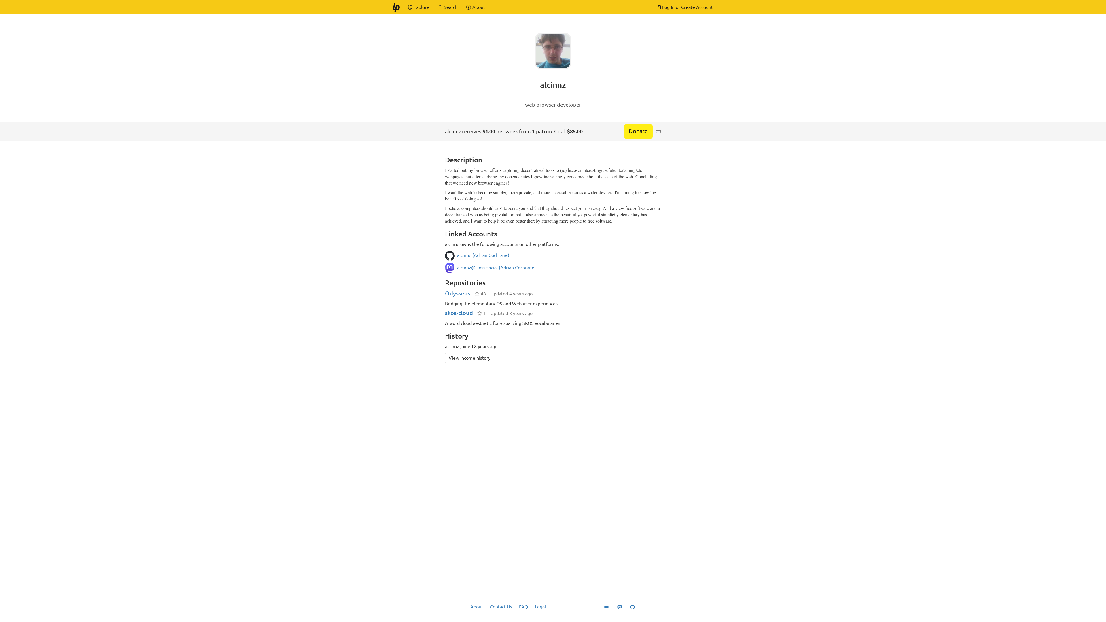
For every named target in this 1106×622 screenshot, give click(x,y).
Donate (638, 131)
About (476, 606)
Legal (540, 606)
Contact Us (501, 606)
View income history (469, 358)
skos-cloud (459, 313)
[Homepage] (396, 7)
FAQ (523, 606)
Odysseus (457, 293)
